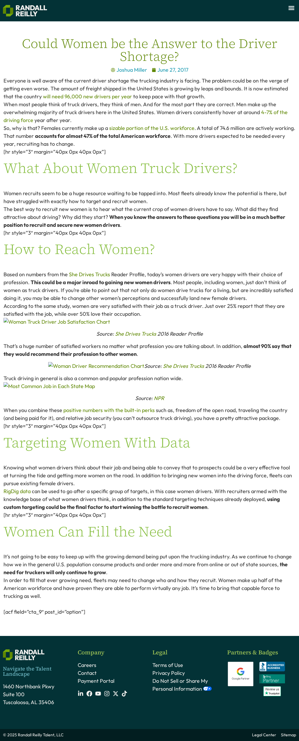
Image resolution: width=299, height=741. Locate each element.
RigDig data (17, 491)
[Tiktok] (124, 694)
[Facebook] (89, 694)
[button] (291, 8)
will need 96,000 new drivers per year (88, 96)
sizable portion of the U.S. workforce (151, 128)
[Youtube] (98, 694)
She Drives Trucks (89, 274)
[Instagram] (107, 694)
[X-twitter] (116, 694)
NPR (159, 398)
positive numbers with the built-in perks (109, 410)
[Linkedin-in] (81, 694)
